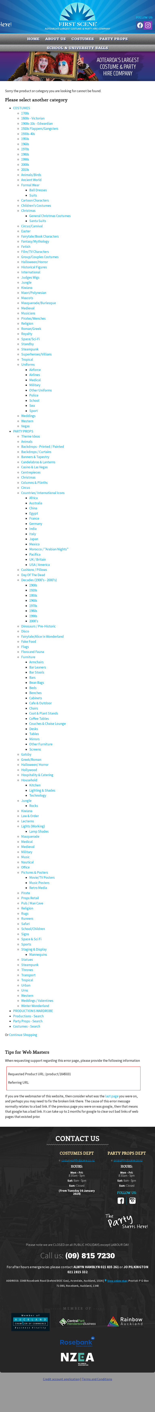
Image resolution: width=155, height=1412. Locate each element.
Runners (27, 918)
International (30, 272)
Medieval (28, 308)
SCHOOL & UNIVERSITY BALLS (77, 48)
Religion (27, 323)
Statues (27, 959)
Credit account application (61, 1379)
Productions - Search (28, 1016)
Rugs (24, 913)
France (34, 518)
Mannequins (38, 954)
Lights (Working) (33, 826)
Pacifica (34, 554)
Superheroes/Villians (36, 354)
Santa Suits (37, 221)
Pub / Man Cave (32, 903)
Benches (35, 693)
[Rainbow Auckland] (124, 1330)
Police (33, 395)
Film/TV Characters (35, 251)
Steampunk (30, 349)
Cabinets (35, 698)
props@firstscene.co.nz (128, 1160)
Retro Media (38, 888)
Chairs (33, 708)
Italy (32, 534)
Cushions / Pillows (34, 569)
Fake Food (28, 641)
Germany (35, 523)
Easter (25, 231)
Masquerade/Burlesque (38, 303)
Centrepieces (31, 472)
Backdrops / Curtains (36, 452)
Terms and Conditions (97, 1379)
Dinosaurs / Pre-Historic (38, 626)
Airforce (35, 370)
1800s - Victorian (32, 118)
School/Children (33, 929)
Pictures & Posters (34, 872)
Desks (33, 729)
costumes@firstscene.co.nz (78, 1160)
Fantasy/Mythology (35, 241)
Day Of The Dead (33, 575)
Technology (37, 795)
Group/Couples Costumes (40, 257)
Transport (28, 975)
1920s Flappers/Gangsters (39, 128)
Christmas (28, 210)
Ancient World (31, 180)
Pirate (25, 893)
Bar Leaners (37, 667)
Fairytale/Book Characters (40, 236)
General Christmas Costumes (50, 216)
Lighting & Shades (42, 790)
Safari (25, 924)
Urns (24, 990)
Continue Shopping (23, 1035)
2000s (25, 164)
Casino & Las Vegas (34, 467)
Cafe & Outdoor (40, 703)
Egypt (33, 513)
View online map (117, 1280)
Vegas (25, 426)
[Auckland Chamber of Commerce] (30, 1330)
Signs (25, 934)
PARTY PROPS (113, 39)
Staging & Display (34, 949)
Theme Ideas (30, 436)
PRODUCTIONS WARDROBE (33, 1011)
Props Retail (30, 898)
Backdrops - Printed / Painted (42, 446)
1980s (25, 154)
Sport (33, 411)
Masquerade (30, 836)
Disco (25, 631)
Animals (26, 441)
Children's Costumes (36, 205)
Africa (33, 498)
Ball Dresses (38, 190)
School (34, 400)
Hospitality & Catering (37, 775)
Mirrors (34, 739)
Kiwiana (26, 287)
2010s (25, 169)
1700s (25, 113)
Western (27, 421)
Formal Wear (30, 185)
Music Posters (39, 883)
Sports (26, 944)
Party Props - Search (27, 1021)
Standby (27, 344)
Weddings (28, 416)
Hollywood (29, 770)
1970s (25, 149)
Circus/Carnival (32, 226)
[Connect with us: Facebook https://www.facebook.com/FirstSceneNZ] (139, 24)
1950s (25, 139)
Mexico (34, 544)
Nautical (27, 862)
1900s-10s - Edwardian (37, 123)
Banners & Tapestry (35, 457)
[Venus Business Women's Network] (77, 1365)
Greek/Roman (31, 759)
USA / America (39, 564)
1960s (25, 144)
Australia (35, 503)
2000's (33, 621)
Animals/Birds (31, 175)
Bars (32, 677)
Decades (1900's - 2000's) (39, 580)
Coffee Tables (39, 718)
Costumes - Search (26, 1026)
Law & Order (30, 816)
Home (33, 39)
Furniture (28, 657)
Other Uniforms (40, 390)
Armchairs (36, 662)
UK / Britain (37, 559)
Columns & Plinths (34, 482)
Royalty (26, 334)
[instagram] (132, 1203)
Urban (25, 985)
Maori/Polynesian (33, 292)
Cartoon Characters (35, 200)
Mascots (27, 298)
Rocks (33, 805)
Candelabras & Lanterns (38, 462)
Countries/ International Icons (43, 493)
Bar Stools (36, 672)
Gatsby (26, 754)
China (33, 508)
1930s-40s (28, 134)
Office (25, 867)
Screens (35, 749)
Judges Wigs (30, 277)
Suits (33, 195)
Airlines (34, 375)
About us (55, 39)
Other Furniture (40, 744)
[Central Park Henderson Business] (77, 1330)
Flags (25, 647)
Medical (35, 380)
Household (29, 780)
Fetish (25, 246)
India (33, 528)
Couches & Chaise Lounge (47, 723)
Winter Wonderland (35, 1006)
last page (111, 1096)
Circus (25, 487)
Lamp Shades (39, 831)
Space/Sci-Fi (30, 339)
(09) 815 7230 (90, 1256)
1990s (25, 159)
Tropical (27, 359)
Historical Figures (34, 267)
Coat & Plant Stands (43, 713)
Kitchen (35, 785)
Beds (33, 688)
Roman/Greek (31, 328)
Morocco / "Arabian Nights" (48, 549)
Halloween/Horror (34, 262)
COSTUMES (82, 39)
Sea (32, 405)
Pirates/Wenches (33, 318)
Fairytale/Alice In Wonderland (42, 636)
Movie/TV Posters (42, 877)
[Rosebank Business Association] (77, 1349)
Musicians (28, 313)
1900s (33, 585)
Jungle (26, 282)
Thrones (27, 970)
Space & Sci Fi (31, 939)
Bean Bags (36, 682)
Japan (33, 539)
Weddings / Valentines (37, 1000)
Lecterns (27, 821)
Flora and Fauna (32, 652)
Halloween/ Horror (34, 764)
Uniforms (28, 364)
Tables (34, 734)
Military (34, 385)
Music (25, 857)
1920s (33, 590)
